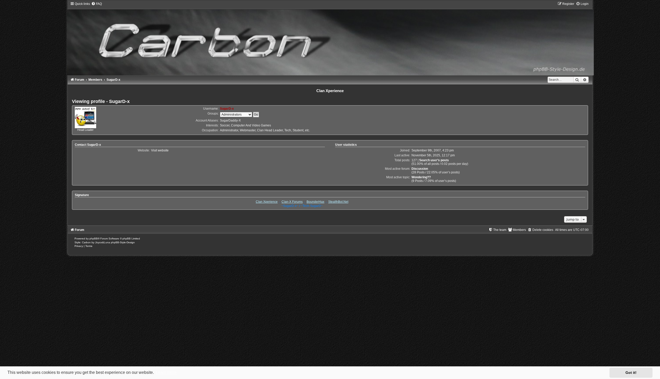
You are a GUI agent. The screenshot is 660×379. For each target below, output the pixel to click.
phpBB (93, 238)
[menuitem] (96, 4)
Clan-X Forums (292, 202)
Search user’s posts (434, 160)
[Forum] (330, 38)
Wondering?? (421, 177)
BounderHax (315, 202)
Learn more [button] (166, 372)
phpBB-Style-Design (123, 242)
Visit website (160, 150)
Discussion (419, 169)
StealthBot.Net (338, 202)
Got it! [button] (631, 372)
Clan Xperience (267, 202)
